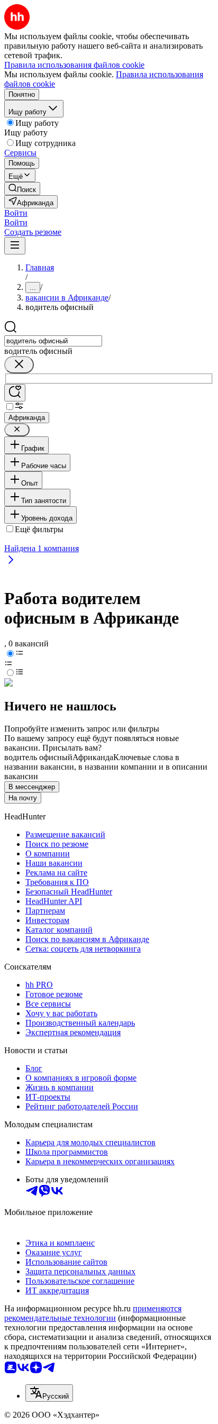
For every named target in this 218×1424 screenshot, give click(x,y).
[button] (16, 212)
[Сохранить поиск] (14, 392)
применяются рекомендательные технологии (92, 1313)
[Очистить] (19, 364)
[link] (22, 188)
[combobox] (53, 340)
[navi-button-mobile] (14, 245)
